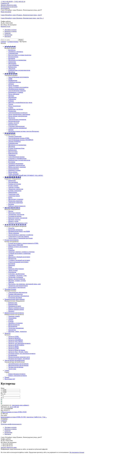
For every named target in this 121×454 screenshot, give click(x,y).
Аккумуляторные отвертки (17, 90)
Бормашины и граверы (15, 92)
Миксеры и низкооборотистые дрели (20, 102)
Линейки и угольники (15, 323)
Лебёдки (11, 282)
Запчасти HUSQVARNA (16, 345)
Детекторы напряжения (16, 328)
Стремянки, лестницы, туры (17, 275)
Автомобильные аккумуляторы (18, 363)
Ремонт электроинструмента (17, 375)
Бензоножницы (13, 56)
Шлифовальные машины (16, 89)
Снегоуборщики (13, 65)
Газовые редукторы (14, 184)
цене (21, 405)
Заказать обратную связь (9, 5)
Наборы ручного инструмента (18, 246)
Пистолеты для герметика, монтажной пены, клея (24, 284)
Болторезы (11, 263)
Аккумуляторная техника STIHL (18, 138)
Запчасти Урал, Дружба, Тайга (18, 352)
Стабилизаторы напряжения (17, 128)
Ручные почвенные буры (16, 148)
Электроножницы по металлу (18, 112)
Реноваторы (12, 111)
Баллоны (11, 204)
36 (11, 407)
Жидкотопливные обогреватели (18, 296)
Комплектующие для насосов (17, 218)
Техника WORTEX (14, 141)
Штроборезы (12, 97)
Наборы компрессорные (16, 309)
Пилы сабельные (13, 94)
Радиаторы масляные (15, 297)
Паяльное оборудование (16, 268)
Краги (10, 197)
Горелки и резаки (13, 187)
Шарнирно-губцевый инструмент (19, 257)
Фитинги (11, 311)
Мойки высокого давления (17, 167)
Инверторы (12, 180)
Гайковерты (12, 99)
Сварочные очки (13, 194)
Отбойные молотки (14, 82)
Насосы (10, 211)
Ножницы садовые (14, 170)
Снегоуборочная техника (16, 157)
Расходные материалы (15, 229)
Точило (10, 104)
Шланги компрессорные (16, 308)
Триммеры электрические (16, 165)
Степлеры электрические (16, 126)
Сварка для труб (13, 123)
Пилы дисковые (13, 85)
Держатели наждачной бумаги (18, 285)
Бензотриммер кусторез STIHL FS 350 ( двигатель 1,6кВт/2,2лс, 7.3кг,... (24, 417)
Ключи (10, 248)
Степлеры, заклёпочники (16, 274)
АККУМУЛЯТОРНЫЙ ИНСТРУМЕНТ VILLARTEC (25, 175)
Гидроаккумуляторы (14, 216)
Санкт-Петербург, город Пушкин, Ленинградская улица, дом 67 (21, 15)
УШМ (10, 79)
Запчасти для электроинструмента (19, 343)
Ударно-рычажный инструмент (18, 262)
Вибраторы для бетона (15, 109)
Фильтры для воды (14, 219)
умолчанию (16, 405)
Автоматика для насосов (16, 214)
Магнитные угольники (15, 199)
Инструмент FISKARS (15, 245)
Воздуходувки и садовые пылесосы (19, 55)
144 (17, 407)
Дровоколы (12, 155)
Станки (10, 107)
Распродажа (8, 35)
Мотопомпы (12, 63)
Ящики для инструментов (16, 279)
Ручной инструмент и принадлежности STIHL (23, 243)
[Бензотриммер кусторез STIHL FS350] (13, 412)
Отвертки (11, 250)
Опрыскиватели (13, 168)
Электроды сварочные (15, 202)
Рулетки (11, 321)
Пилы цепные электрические (17, 116)
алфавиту (26, 405)
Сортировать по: (6, 405)
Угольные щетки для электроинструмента (21, 353)
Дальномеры (12, 318)
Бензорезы (11, 58)
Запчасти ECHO (13, 348)
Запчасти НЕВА (13, 347)
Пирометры (12, 330)
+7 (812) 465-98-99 (7, 1)
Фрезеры (11, 95)
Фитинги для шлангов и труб (17, 223)
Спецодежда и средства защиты (18, 236)
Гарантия (7, 33)
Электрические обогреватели (17, 292)
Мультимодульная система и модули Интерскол (23, 131)
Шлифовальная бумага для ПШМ (19, 231)
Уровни (10, 319)
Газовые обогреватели (15, 294)
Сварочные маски (14, 196)
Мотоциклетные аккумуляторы (18, 365)
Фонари (10, 129)
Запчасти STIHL (13, 336)
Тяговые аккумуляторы (15, 367)
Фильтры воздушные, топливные (19, 358)
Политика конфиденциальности (11, 424)
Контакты (8, 36)
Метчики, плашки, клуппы (17, 280)
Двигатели (11, 68)
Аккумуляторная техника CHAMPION (20, 140)
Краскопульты (12, 124)
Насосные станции (14, 213)
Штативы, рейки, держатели (17, 331)
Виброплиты (12, 67)
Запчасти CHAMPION (15, 340)
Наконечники (12, 192)
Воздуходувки (12, 151)
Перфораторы (12, 80)
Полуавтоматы (13, 182)
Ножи (10, 267)
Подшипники (12, 355)
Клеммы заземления (14, 190)
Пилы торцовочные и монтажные (19, 114)
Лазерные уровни (14, 316)
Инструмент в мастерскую (16, 287)
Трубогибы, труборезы (15, 277)
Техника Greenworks (14, 136)
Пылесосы (11, 118)
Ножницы (11, 265)
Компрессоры (12, 302)
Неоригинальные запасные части (19, 357)
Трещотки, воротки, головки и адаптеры (21, 252)
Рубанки (11, 101)
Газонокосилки (13, 53)
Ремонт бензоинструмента (16, 374)
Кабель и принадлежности (16, 206)
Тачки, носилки (13, 174)
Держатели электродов (15, 189)
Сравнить (4, 420)
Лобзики (11, 84)
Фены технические (14, 106)
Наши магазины (6, 12)
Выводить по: (5, 407)
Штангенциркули (14, 324)
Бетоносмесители (14, 121)
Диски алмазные (13, 233)
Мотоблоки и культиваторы (17, 60)
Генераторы (12, 62)
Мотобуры (11, 72)
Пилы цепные (12, 172)
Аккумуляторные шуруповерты (18, 77)
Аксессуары (12, 369)
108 (15, 407)
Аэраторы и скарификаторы (17, 158)
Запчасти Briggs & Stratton (16, 350)
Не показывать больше (76, 452)
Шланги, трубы (13, 221)
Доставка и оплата (10, 29)
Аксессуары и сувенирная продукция (20, 238)
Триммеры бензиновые (15, 163)
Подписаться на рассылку (9, 6)
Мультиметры (12, 326)
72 (12, 407)
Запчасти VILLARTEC (15, 341)
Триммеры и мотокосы (15, 51)
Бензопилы (12, 50)
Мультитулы (12, 258)
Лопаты (10, 255)
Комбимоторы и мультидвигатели (19, 70)
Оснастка (11, 228)
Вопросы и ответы (11, 31)
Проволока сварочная (15, 201)
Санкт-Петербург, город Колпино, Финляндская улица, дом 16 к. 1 (22, 18)
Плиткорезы (12, 272)
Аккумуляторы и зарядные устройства (20, 235)
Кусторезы (11, 162)
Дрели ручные (13, 270)
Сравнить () (5, 3)
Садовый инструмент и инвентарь (19, 253)
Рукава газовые (13, 185)
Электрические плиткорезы (17, 119)
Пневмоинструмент (14, 306)
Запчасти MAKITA (14, 338)
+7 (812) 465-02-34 (19, 1)
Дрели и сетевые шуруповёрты (18, 87)
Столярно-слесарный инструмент (19, 260)
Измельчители (12, 153)
